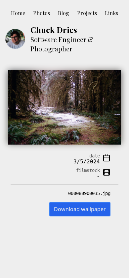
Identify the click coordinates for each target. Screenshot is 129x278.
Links (111, 13)
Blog (63, 13)
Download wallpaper (80, 209)
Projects (87, 13)
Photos (41, 13)
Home (18, 13)
